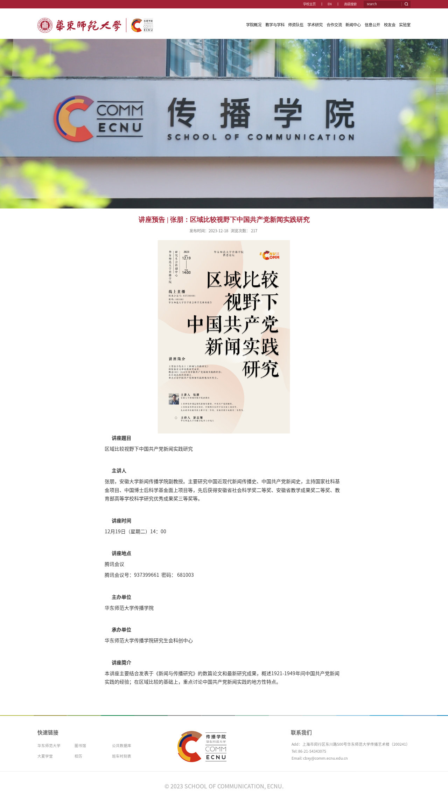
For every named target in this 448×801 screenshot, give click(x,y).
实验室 (405, 25)
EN (330, 4)
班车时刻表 (121, 756)
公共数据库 (121, 745)
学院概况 (253, 25)
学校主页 (309, 4)
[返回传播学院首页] (95, 19)
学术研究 (315, 25)
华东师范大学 (49, 745)
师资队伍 (295, 25)
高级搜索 (350, 4)
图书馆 (80, 745)
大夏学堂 (45, 756)
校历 (78, 756)
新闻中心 (353, 25)
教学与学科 (275, 25)
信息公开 (372, 25)
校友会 (390, 25)
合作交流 (334, 25)
